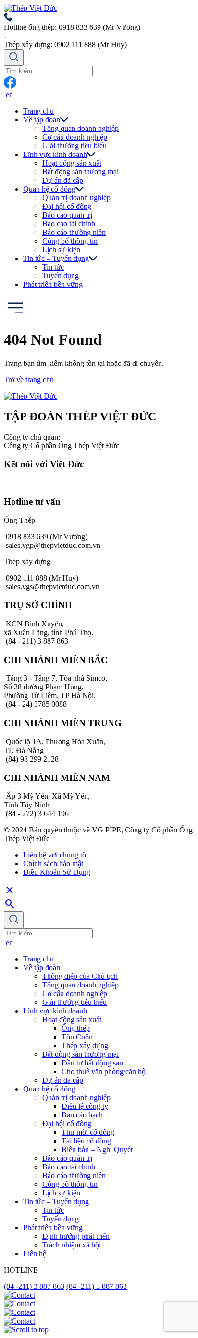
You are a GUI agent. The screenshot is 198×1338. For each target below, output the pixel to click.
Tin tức (53, 267)
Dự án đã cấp (62, 180)
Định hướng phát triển (76, 1236)
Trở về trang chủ (29, 380)
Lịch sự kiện (61, 250)
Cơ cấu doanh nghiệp (74, 137)
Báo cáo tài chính (68, 224)
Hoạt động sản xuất (71, 163)
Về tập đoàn (41, 120)
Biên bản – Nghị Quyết (97, 1149)
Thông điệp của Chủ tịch (80, 976)
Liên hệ (34, 1253)
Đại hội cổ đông (66, 206)
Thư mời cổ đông (88, 1132)
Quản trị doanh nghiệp (76, 198)
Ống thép (76, 1028)
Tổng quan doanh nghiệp (80, 128)
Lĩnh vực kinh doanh (55, 154)
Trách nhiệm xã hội (71, 1245)
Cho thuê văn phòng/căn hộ (104, 1071)
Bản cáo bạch (82, 1115)
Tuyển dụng (60, 276)
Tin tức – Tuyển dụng (56, 258)
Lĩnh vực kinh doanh (55, 1011)
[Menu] (15, 316)
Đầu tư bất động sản (92, 1063)
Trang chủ (38, 111)
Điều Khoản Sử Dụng (56, 872)
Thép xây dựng (85, 1045)
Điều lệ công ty (85, 1106)
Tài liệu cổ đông (86, 1141)
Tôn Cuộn (77, 1037)
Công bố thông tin (70, 241)
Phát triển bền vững (53, 284)
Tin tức (53, 1210)
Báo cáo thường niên (74, 232)
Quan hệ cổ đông (49, 189)
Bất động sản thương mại (80, 172)
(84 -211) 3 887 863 (34, 1286)
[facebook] (10, 86)
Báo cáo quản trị (67, 215)
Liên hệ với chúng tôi (55, 855)
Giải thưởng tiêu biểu (74, 146)
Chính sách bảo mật (53, 863)
